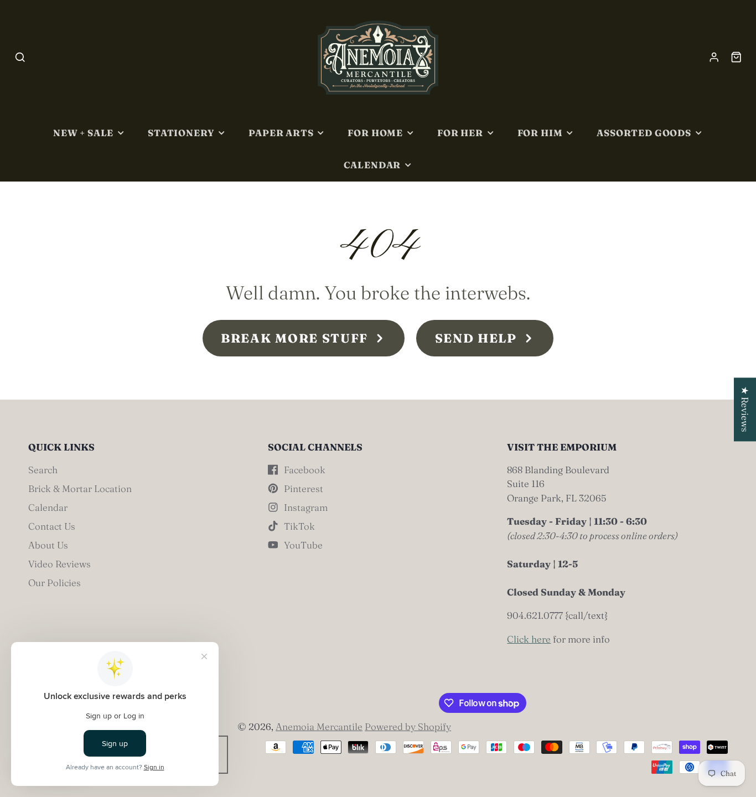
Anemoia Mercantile (319, 726)
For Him (540, 132)
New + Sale (83, 132)
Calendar (372, 164)
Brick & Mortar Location (80, 488)
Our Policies (54, 582)
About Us (48, 545)
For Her (460, 132)
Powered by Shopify (408, 726)
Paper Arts (280, 132)
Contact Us (51, 526)
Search (43, 469)
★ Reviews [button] (745, 409)
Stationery (181, 132)
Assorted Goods (644, 132)
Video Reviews (59, 564)
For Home (375, 132)
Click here (529, 639)
